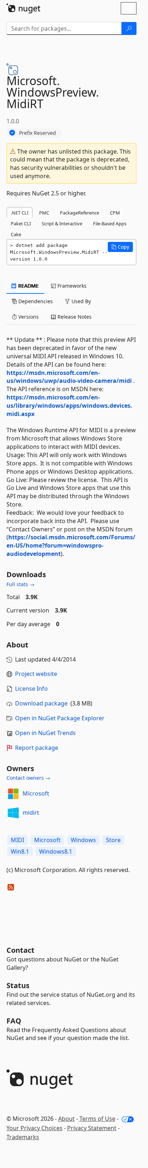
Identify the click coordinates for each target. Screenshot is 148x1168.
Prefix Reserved (37, 132)
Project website (36, 674)
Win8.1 (20, 851)
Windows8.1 (55, 851)
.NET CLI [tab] (19, 212)
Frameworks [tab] (71, 285)
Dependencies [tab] (35, 301)
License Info (31, 689)
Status (17, 985)
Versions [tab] (28, 316)
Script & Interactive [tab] (62, 223)
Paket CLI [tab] (21, 223)
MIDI (17, 840)
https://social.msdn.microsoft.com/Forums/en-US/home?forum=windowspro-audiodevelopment (70, 545)
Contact (20, 950)
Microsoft (36, 793)
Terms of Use (97, 1119)
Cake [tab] (16, 234)
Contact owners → (28, 777)
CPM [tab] (115, 212)
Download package (41, 703)
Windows (83, 840)
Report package (36, 748)
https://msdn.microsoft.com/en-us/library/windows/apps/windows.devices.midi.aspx (69, 405)
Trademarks (22, 1137)
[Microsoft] (13, 793)
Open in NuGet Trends (45, 733)
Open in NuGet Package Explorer (60, 718)
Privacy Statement (91, 1128)
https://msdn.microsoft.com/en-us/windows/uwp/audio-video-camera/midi (69, 377)
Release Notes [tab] (74, 316)
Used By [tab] (80, 301)
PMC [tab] (44, 212)
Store (113, 840)
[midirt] (13, 812)
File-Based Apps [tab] (109, 223)
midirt (31, 813)
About (66, 1119)
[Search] (129, 28)
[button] (120, 247)
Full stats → (20, 584)
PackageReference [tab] (79, 212)
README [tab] (28, 285)
